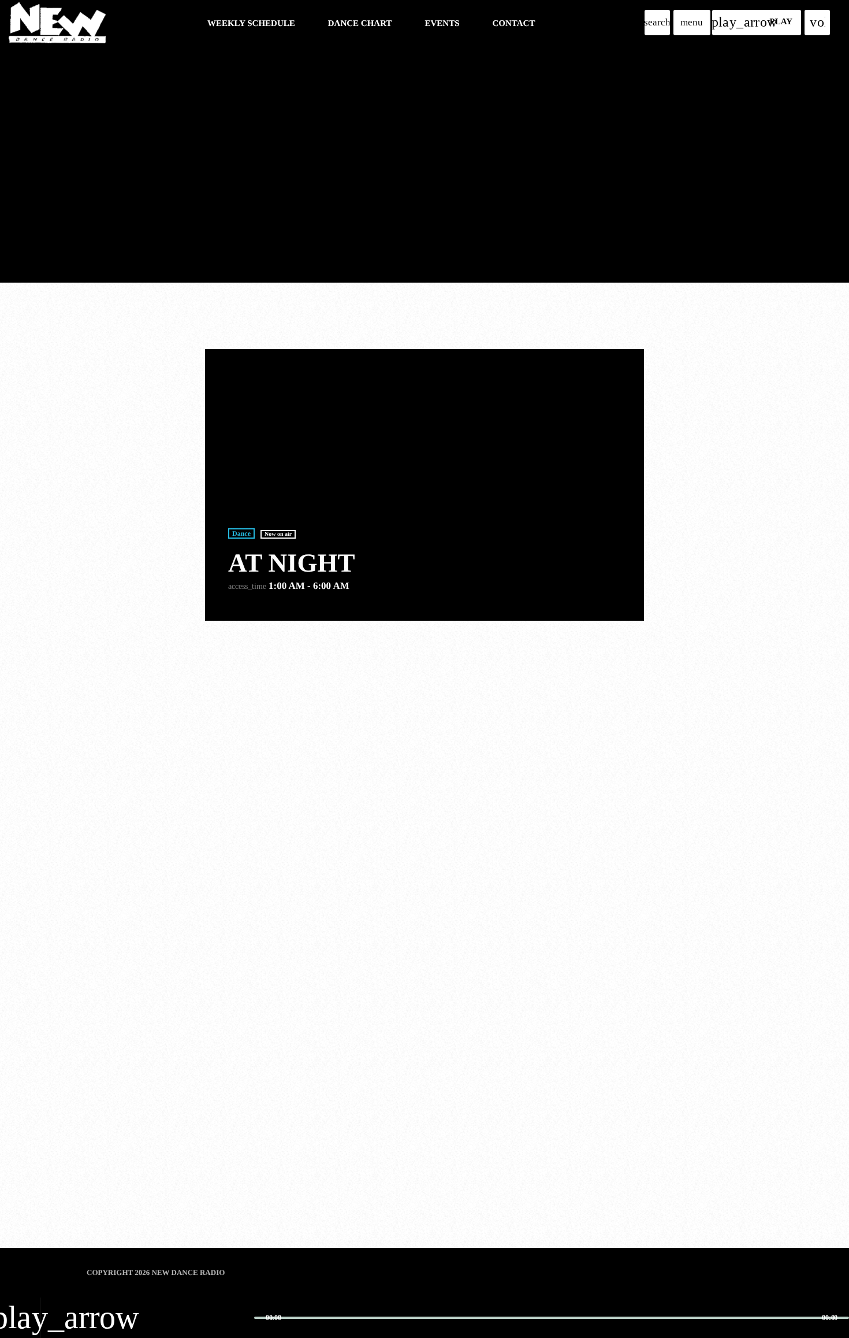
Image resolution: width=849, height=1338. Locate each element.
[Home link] (57, 22)
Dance (241, 533)
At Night (291, 562)
